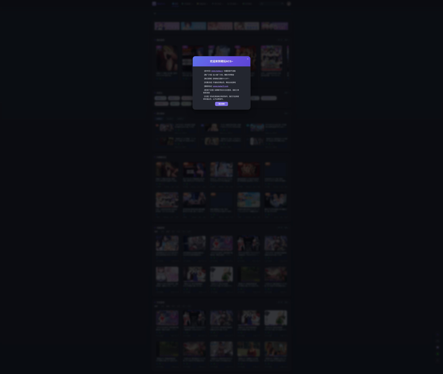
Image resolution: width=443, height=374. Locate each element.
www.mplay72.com (220, 86)
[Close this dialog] (248, 59)
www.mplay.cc (217, 71)
